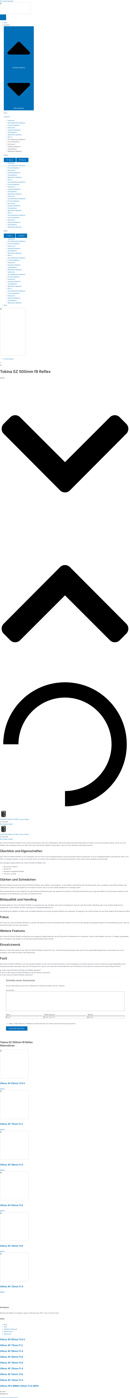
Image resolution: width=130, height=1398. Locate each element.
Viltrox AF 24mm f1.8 (11, 1374)
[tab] (10, 160)
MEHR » (2, 1089)
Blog (5, 1324)
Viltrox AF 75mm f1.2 (11, 1124)
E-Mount (7, 117)
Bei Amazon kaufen (6, 824)
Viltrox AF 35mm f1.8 (11, 1246)
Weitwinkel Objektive (15, 135)
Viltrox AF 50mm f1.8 (11, 1205)
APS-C (10, 137)
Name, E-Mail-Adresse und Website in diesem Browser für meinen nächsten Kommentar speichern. (42, 1024)
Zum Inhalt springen (6, 1)
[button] (65, 454)
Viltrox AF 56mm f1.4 (11, 1164)
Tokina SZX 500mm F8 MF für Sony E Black (14, 819)
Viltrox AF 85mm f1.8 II (12, 1083)
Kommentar (10, 990)
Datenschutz (8, 1331)
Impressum (7, 1334)
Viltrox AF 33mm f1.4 (11, 1286)
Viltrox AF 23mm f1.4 (11, 1380)
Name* (8, 1014)
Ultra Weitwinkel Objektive (16, 123)
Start (5, 1327)
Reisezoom (11, 128)
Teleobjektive (12, 132)
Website (90, 1014)
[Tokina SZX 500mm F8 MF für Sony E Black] (3, 817)
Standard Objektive (14, 130)
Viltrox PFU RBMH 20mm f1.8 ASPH (19, 1386)
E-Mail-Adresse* (49, 1014)
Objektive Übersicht (10, 1329)
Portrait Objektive (14, 125)
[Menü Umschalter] (3, 17)
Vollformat (11, 120)
